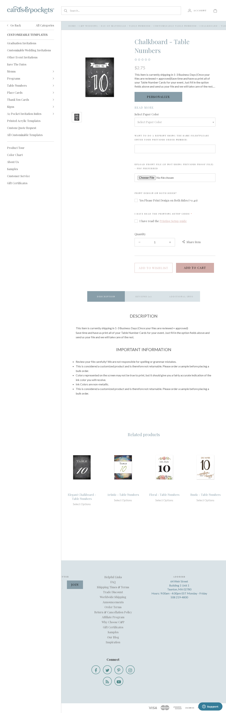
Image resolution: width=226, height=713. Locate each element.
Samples (12, 169)
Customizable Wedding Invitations (29, 50)
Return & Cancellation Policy (113, 612)
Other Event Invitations (22, 57)
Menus (11, 71)
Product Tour (16, 148)
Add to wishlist (153, 268)
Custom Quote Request (21, 128)
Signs (10, 107)
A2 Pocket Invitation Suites (24, 114)
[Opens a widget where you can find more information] (210, 706)
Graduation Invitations (21, 43)
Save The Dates (16, 64)
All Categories (45, 25)
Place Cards (14, 92)
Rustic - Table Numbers (205, 495)
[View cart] (215, 10)
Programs (13, 78)
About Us (13, 162)
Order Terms (113, 607)
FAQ (113, 582)
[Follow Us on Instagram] (130, 669)
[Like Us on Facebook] (95, 669)
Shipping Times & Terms (113, 587)
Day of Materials (113, 25)
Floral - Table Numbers (164, 495)
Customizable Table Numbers (175, 25)
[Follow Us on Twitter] (107, 669)
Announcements (113, 602)
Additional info (181, 296)
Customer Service (18, 176)
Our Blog (113, 637)
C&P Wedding (88, 25)
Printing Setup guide (174, 213)
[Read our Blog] (107, 681)
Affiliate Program (113, 617)
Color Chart (15, 155)
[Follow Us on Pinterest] (118, 669)
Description (106, 296)
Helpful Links (113, 577)
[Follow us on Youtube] (118, 681)
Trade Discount (113, 592)
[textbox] (175, 122)
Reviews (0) (143, 296)
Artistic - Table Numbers (123, 495)
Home (72, 25)
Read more (144, 107)
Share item (194, 242)
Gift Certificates (17, 183)
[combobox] (175, 122)
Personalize (158, 97)
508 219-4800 (179, 597)
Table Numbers (17, 85)
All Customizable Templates (25, 135)
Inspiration (113, 642)
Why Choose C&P (113, 622)
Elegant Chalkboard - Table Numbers (82, 496)
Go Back (15, 25)
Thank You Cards (18, 99)
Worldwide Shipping (113, 597)
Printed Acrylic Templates (23, 121)
